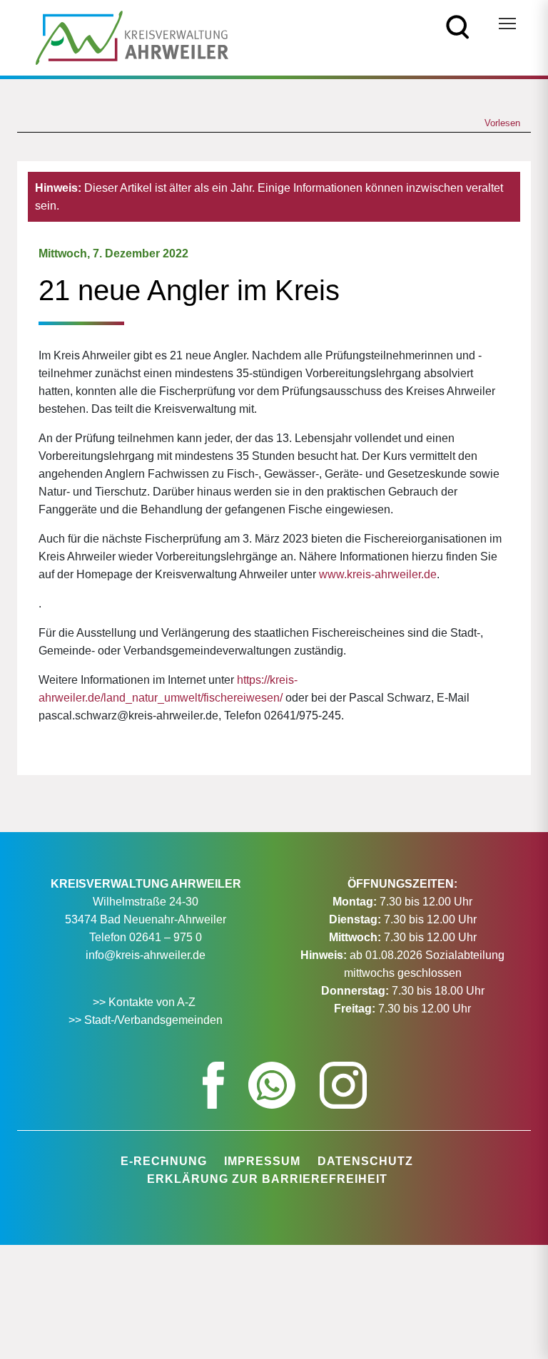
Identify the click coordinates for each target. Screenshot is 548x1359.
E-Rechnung (164, 1161)
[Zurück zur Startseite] (132, 37)
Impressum (262, 1161)
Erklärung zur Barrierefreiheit (267, 1179)
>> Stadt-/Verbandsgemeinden (145, 1020)
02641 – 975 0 (165, 937)
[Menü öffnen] (507, 23)
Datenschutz (365, 1161)
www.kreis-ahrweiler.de (378, 574)
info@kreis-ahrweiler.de (146, 955)
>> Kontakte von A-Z (145, 1002)
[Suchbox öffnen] (457, 26)
